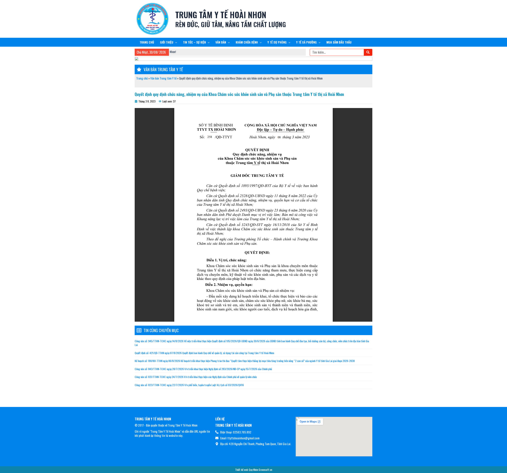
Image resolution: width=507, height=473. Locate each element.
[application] (175, 42)
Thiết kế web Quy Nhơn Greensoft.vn (253, 469)
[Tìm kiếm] (368, 52)
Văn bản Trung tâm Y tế (163, 78)
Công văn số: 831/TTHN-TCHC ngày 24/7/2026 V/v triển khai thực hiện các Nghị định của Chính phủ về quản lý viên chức (196, 377)
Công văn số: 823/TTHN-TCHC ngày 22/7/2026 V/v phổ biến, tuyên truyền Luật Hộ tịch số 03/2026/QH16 (189, 385)
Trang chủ (142, 78)
